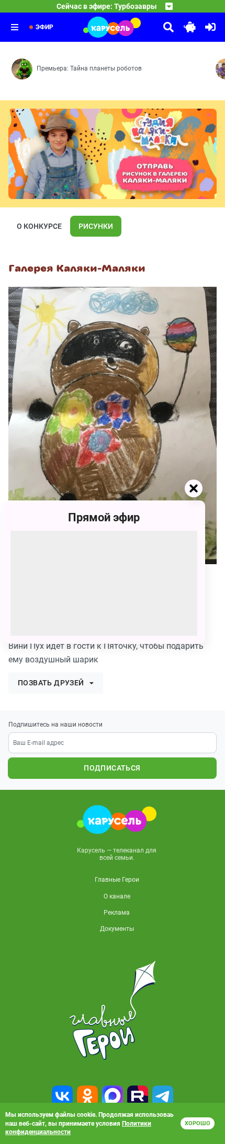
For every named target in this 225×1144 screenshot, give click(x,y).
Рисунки (95, 226)
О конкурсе (39, 226)
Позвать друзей (51, 683)
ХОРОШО (197, 1123)
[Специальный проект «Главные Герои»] (112, 1010)
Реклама (117, 912)
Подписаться (112, 768)
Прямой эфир (104, 517)
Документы (117, 928)
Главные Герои (117, 879)
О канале (117, 896)
